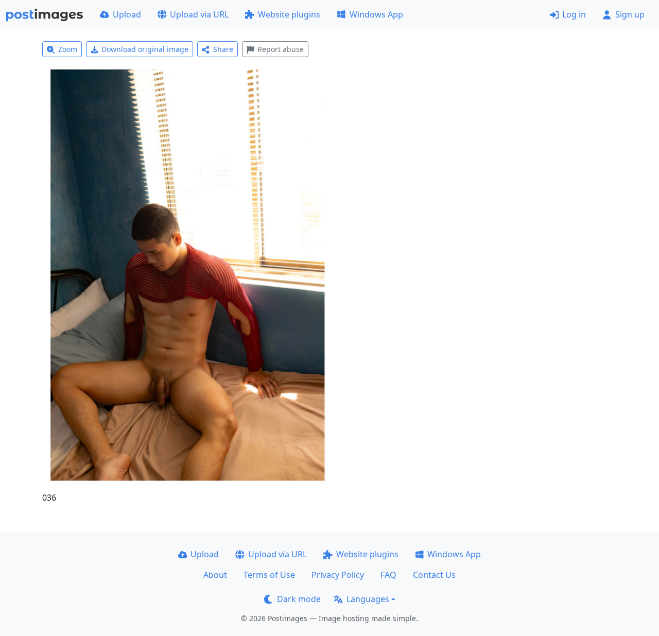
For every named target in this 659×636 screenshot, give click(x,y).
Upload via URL (199, 14)
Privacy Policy (337, 574)
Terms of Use (269, 574)
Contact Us (434, 574)
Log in (574, 14)
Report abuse (280, 49)
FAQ (388, 574)
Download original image (144, 49)
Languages (367, 599)
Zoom (67, 49)
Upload (127, 14)
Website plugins (289, 14)
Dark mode (299, 599)
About (215, 574)
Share (223, 49)
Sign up (630, 14)
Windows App (376, 14)
